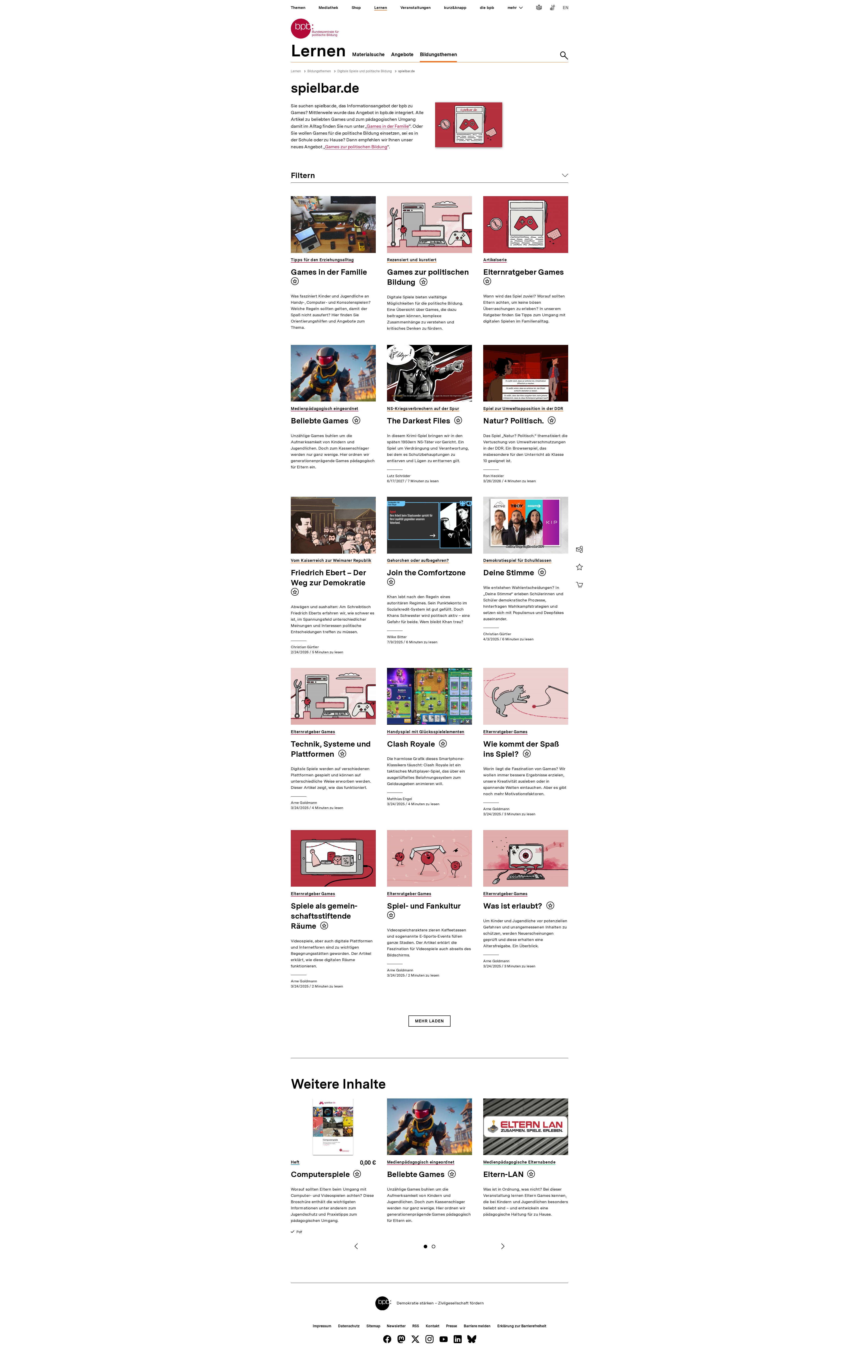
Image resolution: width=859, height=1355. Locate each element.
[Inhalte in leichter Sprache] (539, 8)
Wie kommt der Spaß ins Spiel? (521, 749)
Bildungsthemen (319, 71)
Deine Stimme (509, 572)
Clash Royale (412, 744)
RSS (415, 1326)
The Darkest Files (419, 420)
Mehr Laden (429, 1021)
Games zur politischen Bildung (356, 147)
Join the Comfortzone (426, 572)
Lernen (296, 71)
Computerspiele (320, 1174)
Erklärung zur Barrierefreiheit (521, 1326)
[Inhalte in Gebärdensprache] (552, 8)
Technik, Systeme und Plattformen (331, 749)
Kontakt (432, 1326)
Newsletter (396, 1326)
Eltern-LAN (503, 1174)
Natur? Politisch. (514, 420)
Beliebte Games (320, 420)
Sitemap (373, 1326)
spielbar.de (406, 71)
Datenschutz (349, 1326)
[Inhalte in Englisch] (565, 8)
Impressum (322, 1326)
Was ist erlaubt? (513, 906)
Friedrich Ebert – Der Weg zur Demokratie (328, 577)
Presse (451, 1326)
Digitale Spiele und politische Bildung (364, 71)
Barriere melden (477, 1326)
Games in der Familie (388, 126)
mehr (515, 7)
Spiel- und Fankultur (424, 906)
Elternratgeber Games (523, 272)
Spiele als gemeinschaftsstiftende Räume (324, 916)
